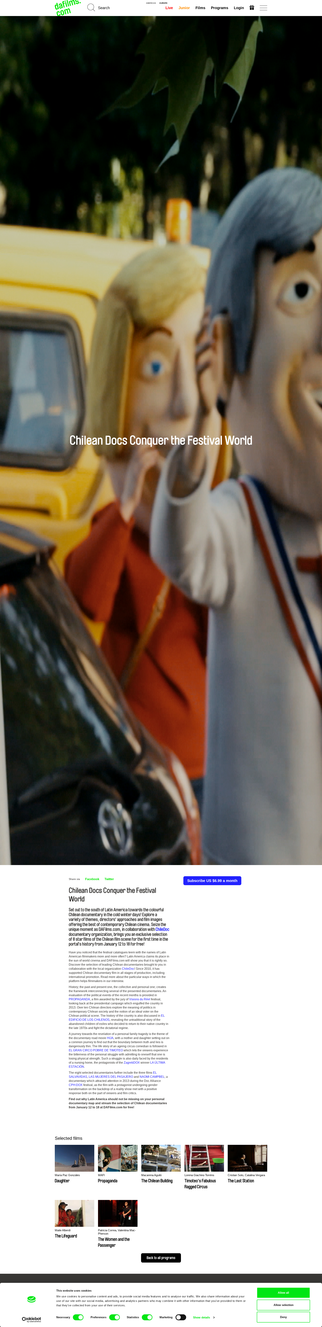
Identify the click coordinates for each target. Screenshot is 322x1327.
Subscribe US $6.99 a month (212, 881)
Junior (184, 8)
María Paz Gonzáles (67, 1175)
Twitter (109, 879)
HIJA (110, 1038)
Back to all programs (161, 1258)
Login (239, 8)
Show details (201, 1317)
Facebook (92, 879)
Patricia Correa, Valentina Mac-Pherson (117, 1232)
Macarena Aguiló (151, 1175)
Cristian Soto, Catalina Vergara (246, 1175)
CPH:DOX (76, 1085)
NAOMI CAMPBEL (152, 1076)
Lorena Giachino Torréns (199, 1175)
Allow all (283, 1292)
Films (200, 8)
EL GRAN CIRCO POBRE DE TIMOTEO (96, 1050)
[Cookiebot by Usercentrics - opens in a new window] (31, 1320)
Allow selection (283, 1305)
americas (151, 3)
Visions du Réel (139, 999)
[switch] (114, 1317)
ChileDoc (162, 929)
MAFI (101, 1175)
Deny (283, 1317)
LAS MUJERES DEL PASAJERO (111, 1076)
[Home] (68, 8)
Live (169, 8)
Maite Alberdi (62, 1230)
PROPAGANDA (79, 999)
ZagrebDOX (132, 1062)
